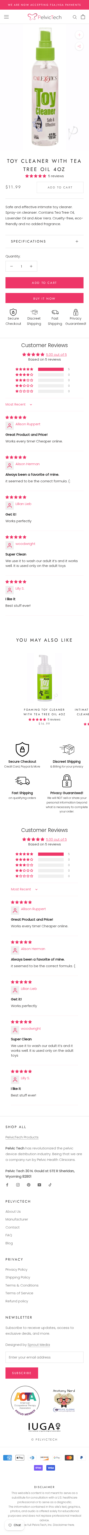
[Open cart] (83, 16)
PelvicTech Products (22, 1137)
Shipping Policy (17, 1277)
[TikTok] (50, 1185)
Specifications (28, 241)
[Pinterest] (28, 1185)
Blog (9, 1243)
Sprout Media (39, 1344)
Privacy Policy (16, 1269)
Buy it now (44, 298)
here (71, 1525)
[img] (15, 417)
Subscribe (21, 1373)
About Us (13, 1211)
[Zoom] (79, 35)
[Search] (75, 17)
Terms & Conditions (22, 1285)
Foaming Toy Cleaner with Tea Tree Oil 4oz (44, 712)
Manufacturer (16, 1219)
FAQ (8, 1235)
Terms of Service (19, 1293)
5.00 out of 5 (56, 354)
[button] (36, 176)
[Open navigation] (6, 17)
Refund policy (16, 1301)
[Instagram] (18, 1185)
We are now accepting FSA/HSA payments (44, 5)
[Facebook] (7, 1185)
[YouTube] (39, 1185)
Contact (12, 1227)
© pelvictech (44, 1439)
